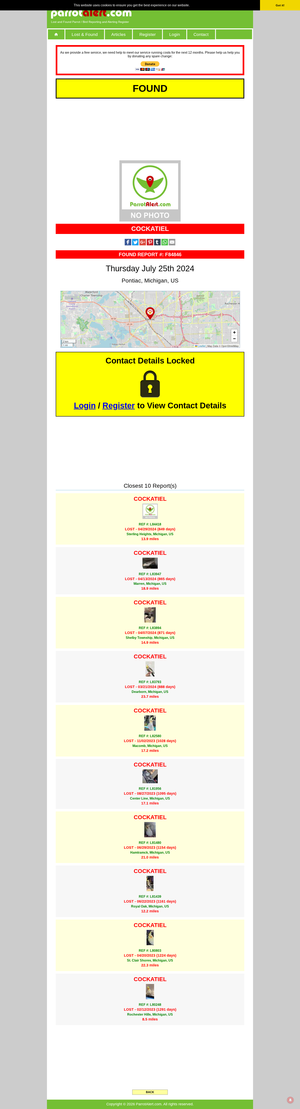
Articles (118, 34)
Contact (201, 34)
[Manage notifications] (290, 1100)
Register (147, 34)
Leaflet (201, 346)
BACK (150, 1092)
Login (174, 34)
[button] (150, 313)
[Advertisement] (202, 13)
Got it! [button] (280, 5)
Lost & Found (85, 34)
